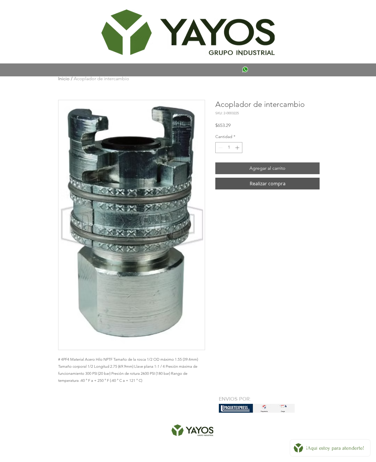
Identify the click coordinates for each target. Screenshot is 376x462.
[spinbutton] (229, 147)
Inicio (64, 78)
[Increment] (237, 147)
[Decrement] (220, 147)
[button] (66, 10)
